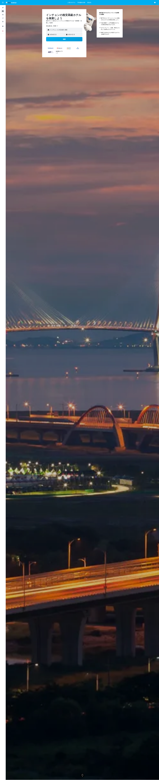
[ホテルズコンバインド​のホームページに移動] (11, 2)
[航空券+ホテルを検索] (3, 18)
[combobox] (52, 26)
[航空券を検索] (3, 7)
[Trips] (3, 26)
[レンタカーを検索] (3, 14)
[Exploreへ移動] (3, 21)
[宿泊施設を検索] (3, 11)
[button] (3, 2)
